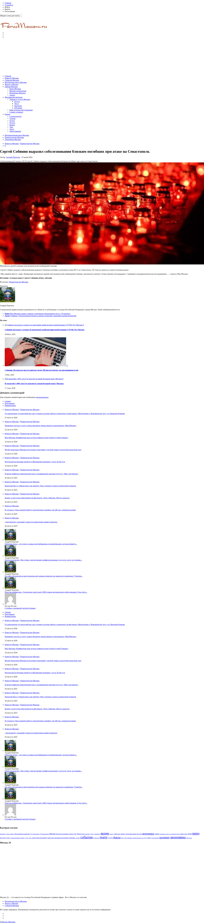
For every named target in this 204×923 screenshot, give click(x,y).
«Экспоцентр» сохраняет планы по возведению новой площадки (31, 522)
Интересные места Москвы (16, 82)
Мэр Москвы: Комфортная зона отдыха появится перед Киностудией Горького (36, 438)
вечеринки (148, 833)
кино (196, 833)
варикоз (122, 834)
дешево (157, 834)
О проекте (9, 5)
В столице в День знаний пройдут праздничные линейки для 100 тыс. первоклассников (40, 510)
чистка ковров (155, 838)
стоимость (96, 838)
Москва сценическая (17, 91)
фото (122, 838)
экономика (178, 837)
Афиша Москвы (11, 87)
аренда (111, 834)
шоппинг (164, 837)
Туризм (12, 119)
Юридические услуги (88, 834)
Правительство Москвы (14, 137)
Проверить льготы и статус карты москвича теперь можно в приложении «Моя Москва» (40, 426)
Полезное (18, 106)
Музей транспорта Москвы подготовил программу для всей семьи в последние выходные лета (43, 450)
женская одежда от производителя (170, 834)
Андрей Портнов (13, 157)
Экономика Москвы (13, 140)
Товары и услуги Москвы (19, 99)
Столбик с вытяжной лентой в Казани (20, 608)
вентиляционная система (133, 834)
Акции (12, 95)
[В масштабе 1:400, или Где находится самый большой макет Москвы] (33, 379)
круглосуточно (5, 838)
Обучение (18, 108)
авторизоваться (42, 397)
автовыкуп (97, 834)
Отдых (12, 121)
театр (103, 837)
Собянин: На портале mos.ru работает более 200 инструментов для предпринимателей (41, 370)
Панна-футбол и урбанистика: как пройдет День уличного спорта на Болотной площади (40, 486)
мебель (22, 838)
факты (117, 837)
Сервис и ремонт (16, 112)
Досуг (16, 104)
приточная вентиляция (39, 838)
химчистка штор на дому (139, 838)
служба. (77, 838)
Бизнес (12, 125)
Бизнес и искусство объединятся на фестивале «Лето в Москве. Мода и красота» (37, 498)
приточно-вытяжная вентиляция (58, 838)
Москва (52, 834)
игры (190, 834)
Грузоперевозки (35, 834)
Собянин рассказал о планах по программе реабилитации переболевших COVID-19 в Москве (44, 330)
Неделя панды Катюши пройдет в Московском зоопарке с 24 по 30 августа (35, 462)
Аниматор (3, 834)
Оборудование (15, 131)
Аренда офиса (10, 834)
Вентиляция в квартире (22, 834)
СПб (75, 834)
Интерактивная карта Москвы (17, 135)
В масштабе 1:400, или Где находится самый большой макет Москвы (34, 384)
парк (30, 838)
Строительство (15, 116)
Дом (11, 127)
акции (105, 833)
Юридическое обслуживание (21, 110)
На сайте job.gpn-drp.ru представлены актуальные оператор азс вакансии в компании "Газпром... (44, 576)
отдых (26, 838)
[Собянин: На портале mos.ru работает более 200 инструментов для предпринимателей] (36, 366)
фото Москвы (128, 838)
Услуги (17, 102)
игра (185, 834)
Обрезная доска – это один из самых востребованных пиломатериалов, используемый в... (41, 544)
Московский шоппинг (14, 97)
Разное (7, 114)
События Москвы (12, 80)
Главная (8, 3)
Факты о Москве (11, 85)
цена (149, 838)
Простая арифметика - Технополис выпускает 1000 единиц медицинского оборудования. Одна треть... (46, 592)
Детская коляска (44, 834)
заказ (182, 834)
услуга (110, 838)
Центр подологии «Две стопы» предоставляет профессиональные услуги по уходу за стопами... (43, 560)
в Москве (117, 834)
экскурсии (189, 838)
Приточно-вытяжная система (64, 834)
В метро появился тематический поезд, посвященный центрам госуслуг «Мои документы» (41, 474)
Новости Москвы (12, 78)
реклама (72, 838)
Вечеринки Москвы (17, 93)
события (86, 837)
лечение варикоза (15, 838)
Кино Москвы (15, 89)
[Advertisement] (102, 56)
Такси (79, 834)
